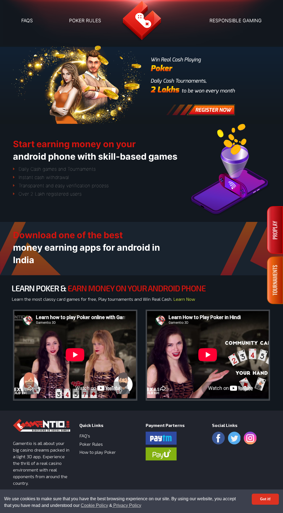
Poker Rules (91, 444)
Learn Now (184, 299)
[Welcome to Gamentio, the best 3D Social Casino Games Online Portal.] (141, 22)
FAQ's (84, 435)
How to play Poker (97, 452)
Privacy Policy (126, 505)
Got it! (265, 499)
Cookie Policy (94, 505)
